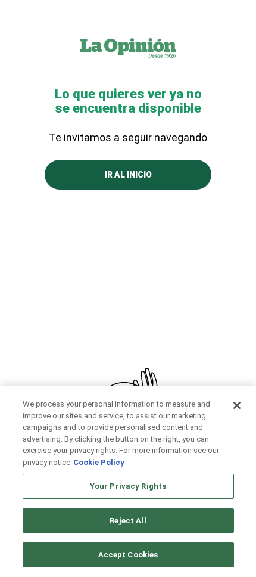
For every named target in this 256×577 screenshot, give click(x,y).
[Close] (237, 405)
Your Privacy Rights (128, 486)
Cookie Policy (98, 462)
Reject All (128, 520)
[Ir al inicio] (128, 48)
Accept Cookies (128, 554)
